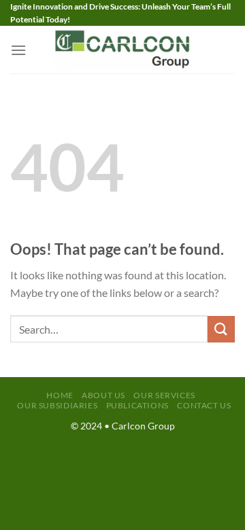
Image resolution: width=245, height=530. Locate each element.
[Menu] (18, 50)
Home (59, 395)
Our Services (164, 395)
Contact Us (204, 405)
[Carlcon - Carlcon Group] (122, 49)
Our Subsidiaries (57, 405)
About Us (103, 395)
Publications (137, 405)
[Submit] (221, 329)
